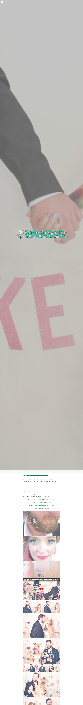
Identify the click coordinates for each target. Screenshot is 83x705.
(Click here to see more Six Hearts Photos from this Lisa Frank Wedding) (41, 502)
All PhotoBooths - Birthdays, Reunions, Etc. (33, 471)
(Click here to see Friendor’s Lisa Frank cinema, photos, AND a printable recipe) (41, 505)
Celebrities (37, 2)
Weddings (32, 2)
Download (64, 2)
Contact (22, 2)
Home (18, 2)
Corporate (27, 2)
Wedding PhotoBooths (45, 475)
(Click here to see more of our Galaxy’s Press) (41, 508)
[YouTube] (41, 468)
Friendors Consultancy (26, 494)
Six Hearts (42, 499)
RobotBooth (47, 499)
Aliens (28, 496)
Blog (46, 2)
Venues (42, 2)
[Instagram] (42, 468)
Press (40, 475)
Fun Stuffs (37, 475)
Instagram (50, 2)
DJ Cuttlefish (59, 2)
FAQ (54, 2)
